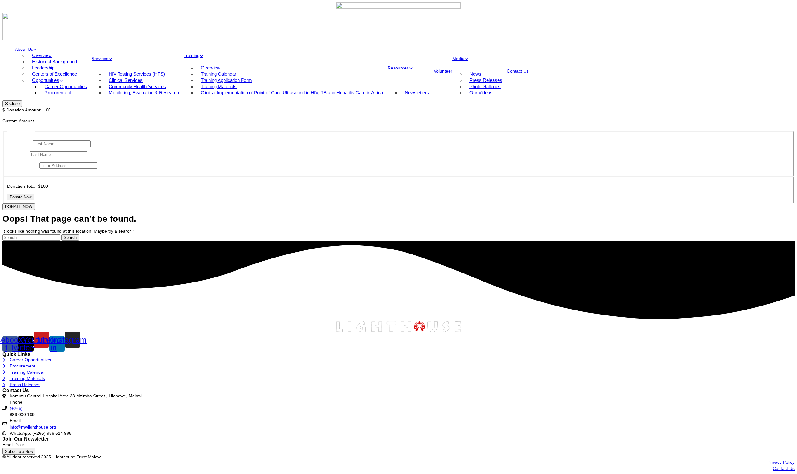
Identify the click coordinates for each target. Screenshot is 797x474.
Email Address (22, 165)
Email (8, 444)
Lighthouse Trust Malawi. (78, 456)
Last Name (18, 154)
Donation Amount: (23, 109)
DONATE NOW (18, 206)
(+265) (16, 408)
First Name (19, 143)
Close (14, 103)
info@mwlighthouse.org (33, 426)
